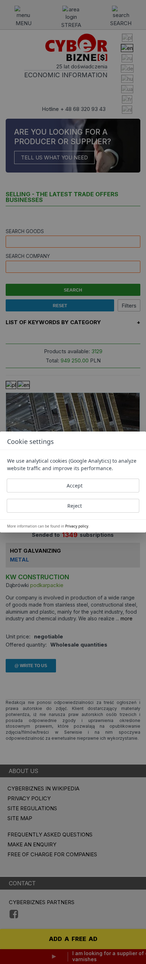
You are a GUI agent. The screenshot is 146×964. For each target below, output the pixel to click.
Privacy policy (76, 526)
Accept (75, 485)
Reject (74, 505)
